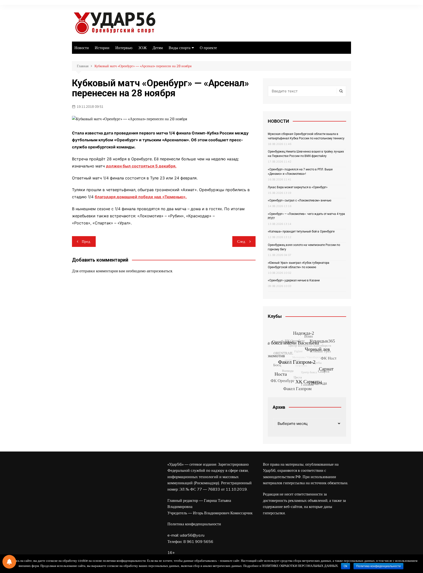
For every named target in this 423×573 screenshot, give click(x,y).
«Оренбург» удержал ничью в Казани (294, 280)
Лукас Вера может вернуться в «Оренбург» (298, 187)
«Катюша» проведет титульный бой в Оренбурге (301, 231)
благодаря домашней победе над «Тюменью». (141, 196)
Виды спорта (179, 47)
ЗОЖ (142, 47)
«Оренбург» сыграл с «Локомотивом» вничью (299, 200)
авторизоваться (159, 270)
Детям (158, 47)
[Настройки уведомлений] (9, 562)
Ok (345, 566)
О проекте (208, 47)
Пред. (86, 241)
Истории (102, 47)
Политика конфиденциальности (194, 523)
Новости (81, 47)
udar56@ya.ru (192, 535)
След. (241, 241)
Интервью (123, 47)
